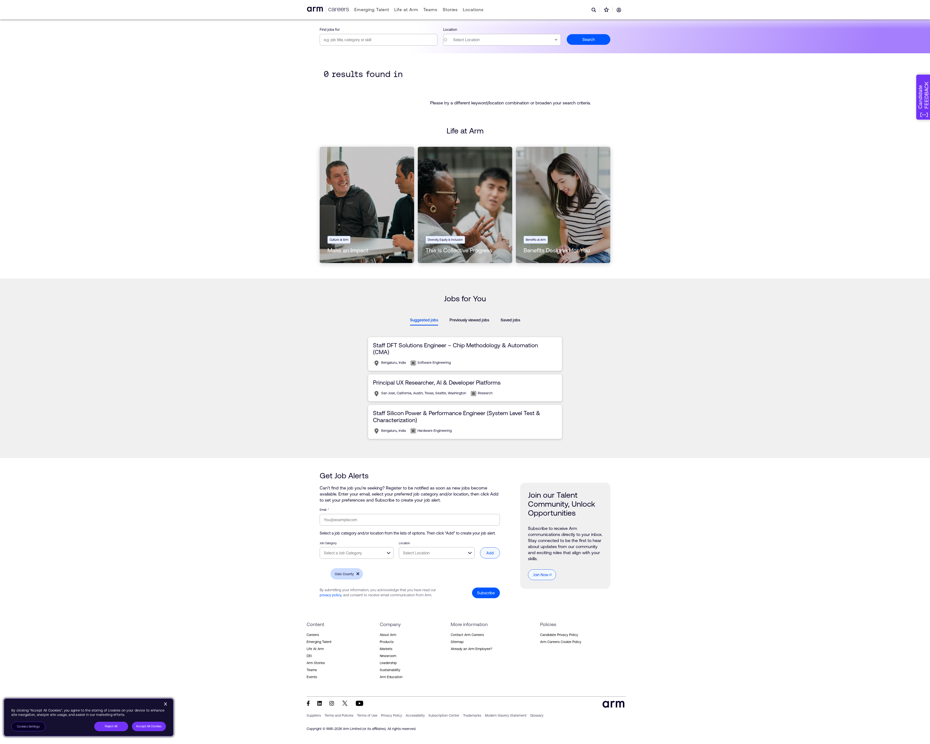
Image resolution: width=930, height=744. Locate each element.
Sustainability (390, 670)
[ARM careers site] (337, 9)
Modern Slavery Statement (506, 715)
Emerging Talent (371, 9)
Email (324, 510)
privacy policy (330, 595)
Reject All (111, 726)
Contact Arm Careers (467, 635)
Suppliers (314, 715)
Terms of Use (367, 715)
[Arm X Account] (344, 703)
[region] (88, 717)
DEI (309, 656)
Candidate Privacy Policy (559, 635)
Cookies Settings (28, 726)
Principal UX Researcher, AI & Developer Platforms (437, 382)
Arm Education (391, 677)
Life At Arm (315, 649)
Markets (386, 649)
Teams (430, 9)
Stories (450, 9)
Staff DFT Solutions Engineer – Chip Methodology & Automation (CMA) (455, 348)
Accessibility (415, 715)
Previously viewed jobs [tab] (469, 320)
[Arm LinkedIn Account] (319, 703)
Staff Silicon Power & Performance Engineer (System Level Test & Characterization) (456, 416)
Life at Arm (406, 9)
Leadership (388, 663)
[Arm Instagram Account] (331, 703)
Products (387, 642)
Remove (356, 573)
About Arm (388, 635)
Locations (473, 9)
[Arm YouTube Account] (359, 703)
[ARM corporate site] (316, 9)
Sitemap (457, 642)
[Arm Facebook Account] (308, 703)
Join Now (541, 575)
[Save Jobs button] (606, 9)
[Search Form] (594, 10)
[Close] (165, 704)
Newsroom (388, 656)
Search (588, 39)
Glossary (536, 715)
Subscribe (486, 593)
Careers (313, 635)
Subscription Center (443, 715)
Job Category (328, 543)
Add (490, 553)
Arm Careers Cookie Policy (560, 642)
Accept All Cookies (149, 726)
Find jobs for (330, 29)
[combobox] (502, 40)
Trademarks (472, 715)
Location (450, 29)
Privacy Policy (391, 715)
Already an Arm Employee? (471, 649)
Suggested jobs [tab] (424, 320)
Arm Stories (316, 663)
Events (312, 677)
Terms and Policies (339, 715)
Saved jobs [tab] (510, 320)
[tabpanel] (465, 388)
